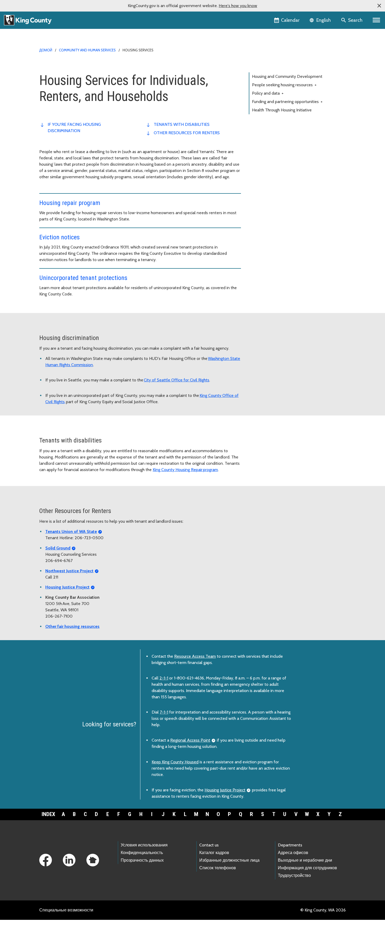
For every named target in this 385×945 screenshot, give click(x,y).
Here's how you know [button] (238, 5)
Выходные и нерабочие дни (305, 860)
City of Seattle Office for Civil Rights (176, 379)
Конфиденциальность (142, 852)
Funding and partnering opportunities (287, 101)
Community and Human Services (87, 50)
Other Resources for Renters (187, 132)
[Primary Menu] (376, 20)
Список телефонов (217, 867)
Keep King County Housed (175, 761)
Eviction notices (59, 237)
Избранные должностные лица (229, 860)
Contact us (209, 845)
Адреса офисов (293, 852)
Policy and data (268, 93)
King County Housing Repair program (185, 469)
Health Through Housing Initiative (282, 109)
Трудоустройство (294, 875)
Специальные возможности (66, 910)
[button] (379, 6)
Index (48, 814)
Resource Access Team (195, 656)
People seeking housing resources (284, 84)
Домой (45, 50)
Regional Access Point (190, 740)
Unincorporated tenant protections (83, 278)
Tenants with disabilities (182, 124)
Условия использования (144, 845)
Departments (290, 845)
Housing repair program (69, 203)
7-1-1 (164, 712)
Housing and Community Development (287, 76)
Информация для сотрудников (307, 867)
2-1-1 (164, 678)
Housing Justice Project (225, 789)
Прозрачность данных (142, 860)
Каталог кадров (214, 852)
